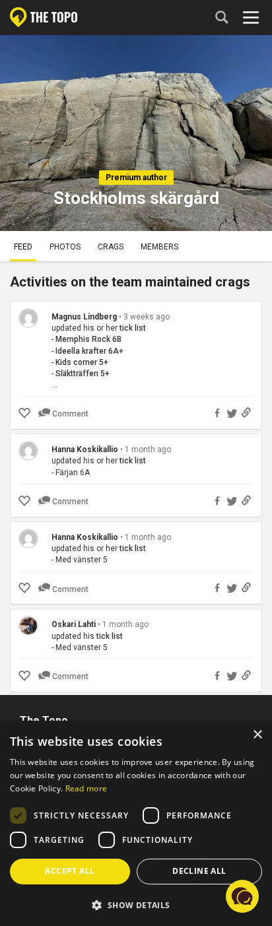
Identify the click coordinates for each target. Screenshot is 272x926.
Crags (110, 246)
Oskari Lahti (73, 624)
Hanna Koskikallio (84, 449)
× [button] (257, 735)
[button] (136, 904)
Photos (65, 246)
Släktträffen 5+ (82, 373)
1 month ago (148, 449)
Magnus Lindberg (84, 316)
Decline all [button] (199, 870)
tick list (132, 328)
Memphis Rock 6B (88, 339)
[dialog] (136, 823)
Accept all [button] (69, 870)
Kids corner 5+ (81, 362)
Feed (23, 246)
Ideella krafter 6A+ (89, 351)
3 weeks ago (146, 316)
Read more (86, 788)
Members (159, 246)
